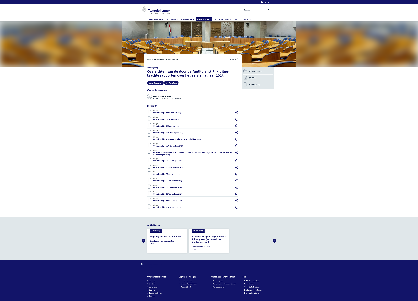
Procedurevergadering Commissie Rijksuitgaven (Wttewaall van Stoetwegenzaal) (209, 239)
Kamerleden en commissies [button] (182, 19)
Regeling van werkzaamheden (165, 236)
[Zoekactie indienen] (268, 10)
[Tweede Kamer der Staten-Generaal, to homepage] (156, 10)
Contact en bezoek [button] (241, 19)
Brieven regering (172, 59)
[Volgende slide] (274, 241)
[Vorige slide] (143, 241)
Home (149, 59)
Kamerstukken (159, 59)
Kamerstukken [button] (203, 19)
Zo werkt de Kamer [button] (221, 19)
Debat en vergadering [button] (157, 19)
